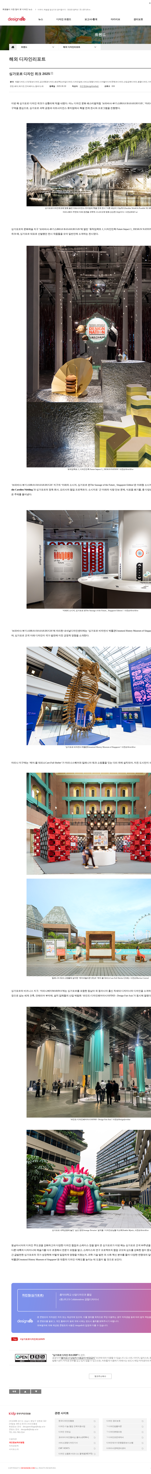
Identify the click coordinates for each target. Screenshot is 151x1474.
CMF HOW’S (64, 1448)
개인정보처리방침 (16, 1442)
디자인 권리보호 (113, 1421)
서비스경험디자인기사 (68, 1443)
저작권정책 (14, 1446)
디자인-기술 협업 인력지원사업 (72, 1426)
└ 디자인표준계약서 (115, 1437)
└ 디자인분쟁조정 (114, 1432)
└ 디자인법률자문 (114, 1426)
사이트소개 (14, 1449)
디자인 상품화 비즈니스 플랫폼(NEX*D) (75, 1454)
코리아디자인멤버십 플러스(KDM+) (74, 1437)
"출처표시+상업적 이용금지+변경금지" (77, 1358)
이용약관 (13, 1439)
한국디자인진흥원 (15, 3)
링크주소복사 (100, 1376)
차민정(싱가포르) (33, 1295)
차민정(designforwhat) (89, 86)
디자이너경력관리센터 (116, 1448)
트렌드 (24, 47)
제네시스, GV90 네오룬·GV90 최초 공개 (53, 9)
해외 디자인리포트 (71, 47)
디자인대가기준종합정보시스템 (119, 1443)
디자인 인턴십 (65, 1432)
